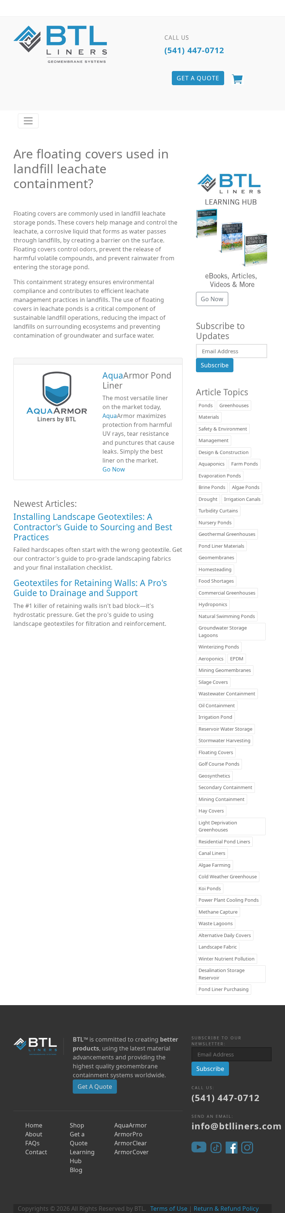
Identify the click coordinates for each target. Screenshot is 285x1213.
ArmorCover (131, 1152)
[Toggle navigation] (28, 120)
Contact (36, 1152)
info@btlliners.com (236, 1126)
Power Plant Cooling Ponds (229, 900)
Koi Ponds (210, 888)
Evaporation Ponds (220, 475)
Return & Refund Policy (226, 1208)
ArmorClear (130, 1143)
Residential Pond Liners (224, 841)
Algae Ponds (245, 487)
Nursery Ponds (215, 522)
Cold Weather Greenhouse (228, 876)
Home (33, 1125)
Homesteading (215, 569)
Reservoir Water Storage (225, 728)
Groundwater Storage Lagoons (223, 631)
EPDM (236, 658)
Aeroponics (211, 658)
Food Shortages (216, 580)
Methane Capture (218, 911)
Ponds (206, 405)
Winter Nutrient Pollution (227, 958)
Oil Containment (217, 705)
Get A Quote (95, 1086)
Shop (77, 1125)
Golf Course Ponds (219, 763)
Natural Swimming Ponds (227, 616)
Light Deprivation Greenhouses (218, 826)
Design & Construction (224, 452)
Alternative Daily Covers (225, 935)
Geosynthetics (214, 775)
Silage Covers (213, 682)
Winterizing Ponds (219, 646)
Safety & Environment (223, 428)
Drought (208, 499)
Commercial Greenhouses (227, 592)
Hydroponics (213, 604)
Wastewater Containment (227, 693)
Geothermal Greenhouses (227, 534)
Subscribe (215, 365)
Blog (76, 1170)
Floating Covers (216, 752)
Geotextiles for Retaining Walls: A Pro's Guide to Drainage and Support (90, 588)
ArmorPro (128, 1134)
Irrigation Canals (242, 499)
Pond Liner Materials (221, 546)
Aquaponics (212, 463)
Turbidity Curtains (218, 510)
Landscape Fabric (218, 946)
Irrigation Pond (215, 717)
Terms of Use (168, 1208)
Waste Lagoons (216, 923)
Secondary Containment (225, 787)
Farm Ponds (244, 463)
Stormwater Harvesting (224, 740)
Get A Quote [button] (198, 78)
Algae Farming (214, 865)
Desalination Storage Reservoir (222, 974)
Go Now (113, 469)
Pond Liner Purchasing (224, 989)
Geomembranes (216, 557)
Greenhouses (234, 405)
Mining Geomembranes (225, 670)
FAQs (32, 1143)
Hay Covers (211, 810)
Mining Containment (222, 799)
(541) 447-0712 (194, 50)
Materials (209, 417)
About (33, 1134)
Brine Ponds (212, 487)
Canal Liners (212, 853)
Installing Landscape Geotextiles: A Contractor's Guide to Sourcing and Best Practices (92, 527)
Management (214, 440)
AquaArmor (130, 1125)
